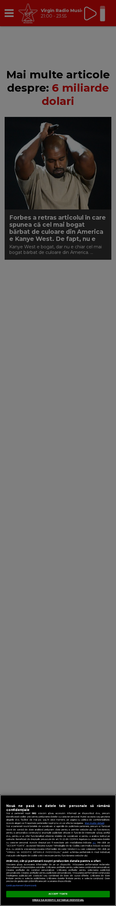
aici (94, 842)
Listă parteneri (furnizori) (21, 885)
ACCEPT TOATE (58, 893)
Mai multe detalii (94, 823)
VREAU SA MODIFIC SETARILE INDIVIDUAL (58, 900)
